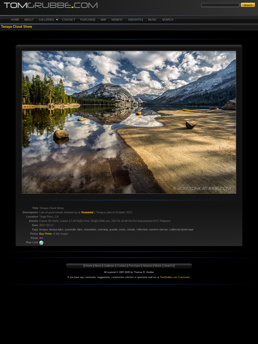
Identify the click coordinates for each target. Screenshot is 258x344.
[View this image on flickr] (41, 237)
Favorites (135, 19)
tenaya (43, 229)
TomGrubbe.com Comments (175, 277)
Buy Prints (45, 233)
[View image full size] (25, 55)
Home (15, 19)
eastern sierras (158, 229)
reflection (142, 229)
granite (113, 229)
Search (167, 19)
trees (122, 229)
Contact (68, 19)
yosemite (70, 229)
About (29, 19)
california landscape (181, 229)
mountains (90, 229)
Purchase (87, 19)
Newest (117, 19)
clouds (131, 229)
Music (152, 19)
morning (103, 229)
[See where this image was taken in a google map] (41, 243)
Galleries (46, 19)
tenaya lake (56, 229)
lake (79, 229)
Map (103, 19)
